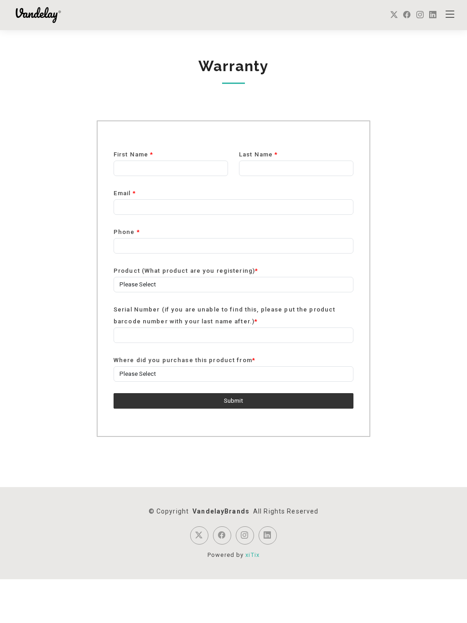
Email (125, 193)
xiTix (252, 554)
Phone (127, 231)
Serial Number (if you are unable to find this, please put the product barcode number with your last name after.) (224, 315)
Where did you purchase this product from (184, 360)
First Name (133, 154)
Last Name (258, 154)
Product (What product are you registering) (186, 270)
